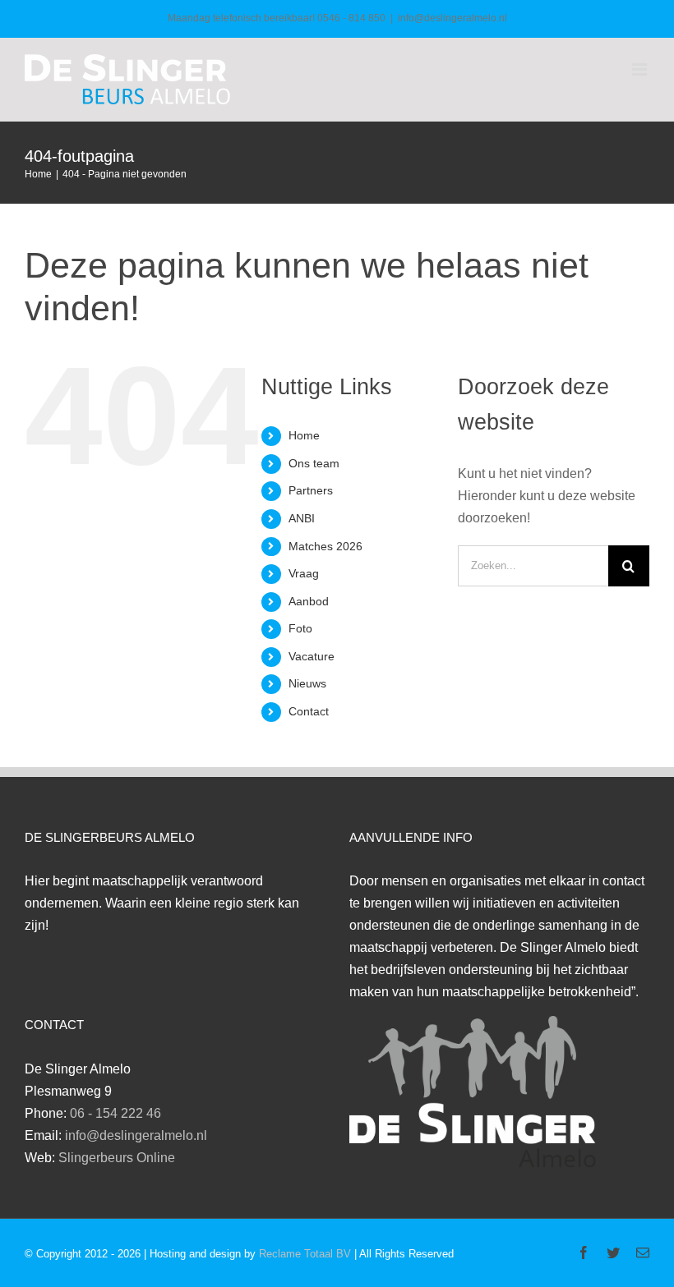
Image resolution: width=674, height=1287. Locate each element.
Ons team (314, 463)
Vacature (312, 656)
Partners (311, 490)
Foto (300, 628)
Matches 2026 (325, 546)
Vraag (304, 573)
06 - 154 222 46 (115, 1113)
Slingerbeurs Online (116, 1158)
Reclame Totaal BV (305, 1254)
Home (304, 435)
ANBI (302, 518)
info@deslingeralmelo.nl (452, 18)
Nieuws (307, 683)
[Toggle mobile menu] (640, 69)
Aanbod (309, 601)
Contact (309, 711)
